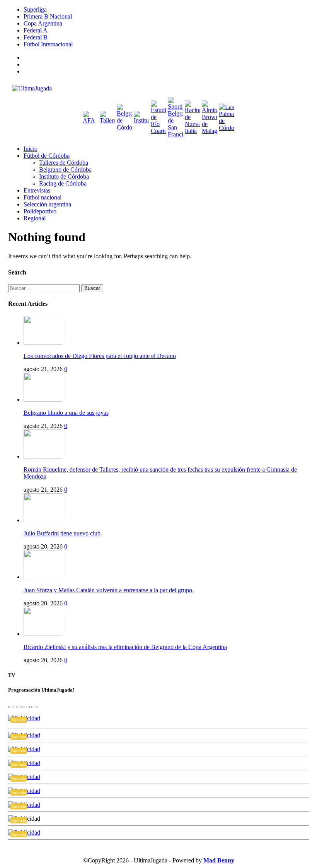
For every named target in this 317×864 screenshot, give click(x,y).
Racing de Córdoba (63, 183)
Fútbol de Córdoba (47, 155)
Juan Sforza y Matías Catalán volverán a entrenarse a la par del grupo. (109, 590)
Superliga (35, 9)
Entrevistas (37, 190)
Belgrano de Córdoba (65, 169)
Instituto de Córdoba (64, 176)
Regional (35, 218)
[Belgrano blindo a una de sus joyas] (43, 399)
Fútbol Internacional (48, 44)
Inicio (30, 148)
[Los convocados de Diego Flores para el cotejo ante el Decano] (43, 342)
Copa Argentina (43, 23)
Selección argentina (47, 204)
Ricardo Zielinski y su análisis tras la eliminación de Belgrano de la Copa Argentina (125, 647)
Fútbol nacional (42, 197)
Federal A (36, 30)
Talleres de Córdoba (63, 162)
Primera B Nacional (48, 16)
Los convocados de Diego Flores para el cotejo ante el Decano (100, 356)
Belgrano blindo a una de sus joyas (66, 412)
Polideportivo (40, 211)
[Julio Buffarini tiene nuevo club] (43, 520)
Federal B (36, 37)
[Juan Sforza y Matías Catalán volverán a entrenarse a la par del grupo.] (43, 577)
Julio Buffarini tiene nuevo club (62, 533)
